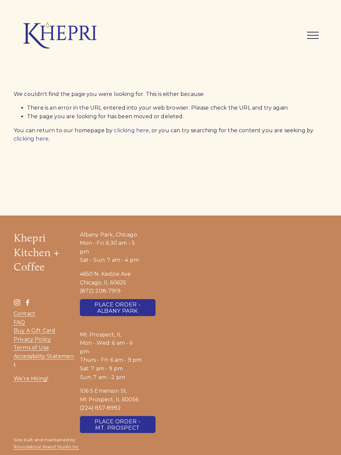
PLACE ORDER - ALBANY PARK (118, 307)
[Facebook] (27, 302)
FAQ (19, 322)
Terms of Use (31, 347)
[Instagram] (17, 302)
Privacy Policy (32, 339)
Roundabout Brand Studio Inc (46, 446)
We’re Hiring (30, 378)
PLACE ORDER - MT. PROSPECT (118, 424)
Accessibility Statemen (44, 356)
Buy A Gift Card (34, 330)
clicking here (131, 130)
